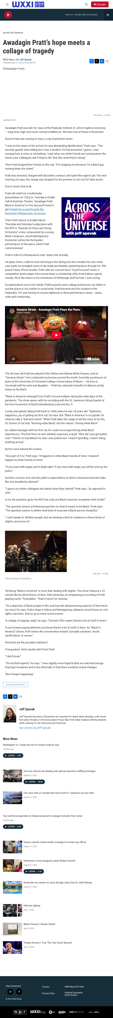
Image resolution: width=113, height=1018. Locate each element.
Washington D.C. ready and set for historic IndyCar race (31, 744)
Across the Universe (13, 32)
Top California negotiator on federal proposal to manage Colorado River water (42, 816)
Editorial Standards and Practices (73, 994)
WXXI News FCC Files (74, 987)
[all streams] (108, 15)
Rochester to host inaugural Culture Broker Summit (49, 860)
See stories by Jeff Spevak (35, 727)
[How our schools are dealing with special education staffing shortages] (12, 776)
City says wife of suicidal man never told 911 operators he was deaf (59, 793)
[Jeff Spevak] (9, 713)
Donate (101, 4)
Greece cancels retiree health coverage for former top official (55, 842)
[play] (8, 15)
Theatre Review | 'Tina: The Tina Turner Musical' (48, 942)
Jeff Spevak (25, 59)
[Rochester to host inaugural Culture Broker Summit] (12, 865)
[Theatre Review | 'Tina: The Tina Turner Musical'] (12, 947)
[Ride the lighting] (12, 910)
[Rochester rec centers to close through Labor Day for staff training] (12, 887)
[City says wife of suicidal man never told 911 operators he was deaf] (12, 797)
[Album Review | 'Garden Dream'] (12, 929)
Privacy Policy (48, 993)
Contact (45, 987)
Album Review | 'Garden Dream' (39, 924)
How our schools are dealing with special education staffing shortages (60, 771)
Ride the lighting (32, 905)
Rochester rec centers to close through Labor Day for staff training (58, 882)
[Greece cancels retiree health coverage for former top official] (12, 847)
